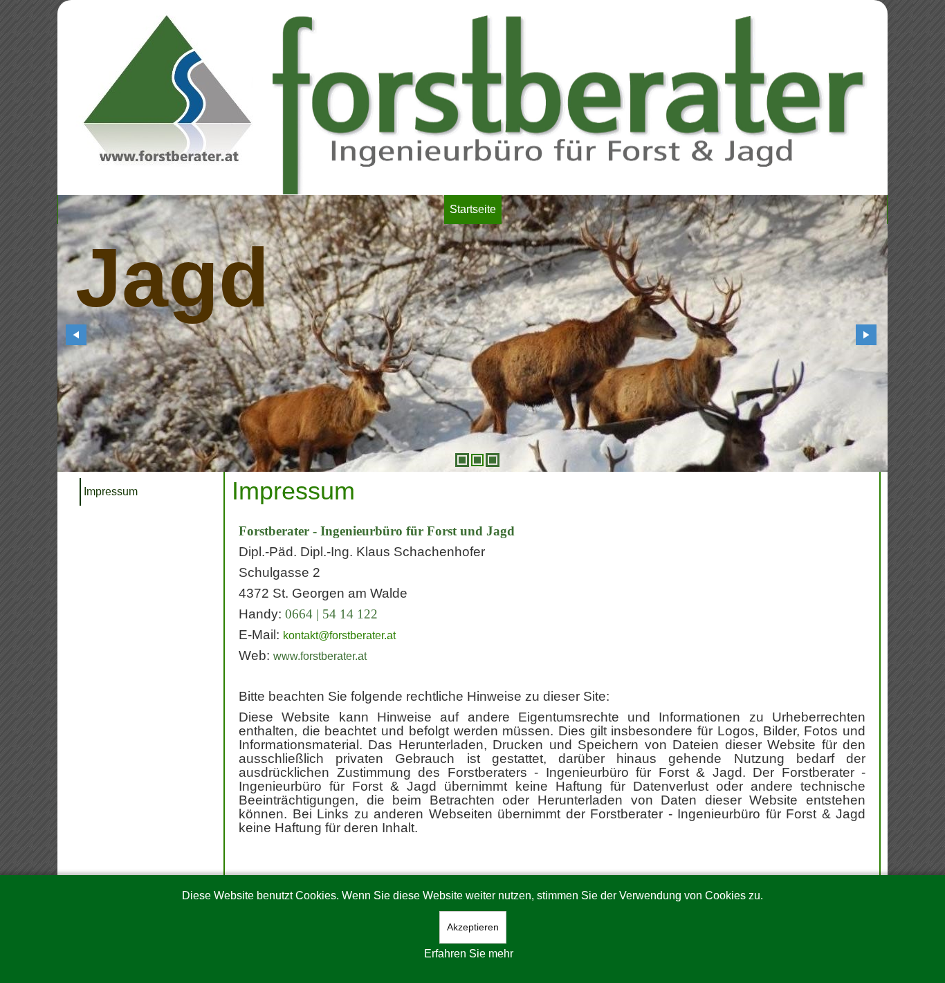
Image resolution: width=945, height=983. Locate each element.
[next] (866, 334)
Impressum (111, 491)
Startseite (473, 209)
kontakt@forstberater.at (339, 635)
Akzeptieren (473, 927)
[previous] (76, 334)
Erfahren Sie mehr (468, 953)
